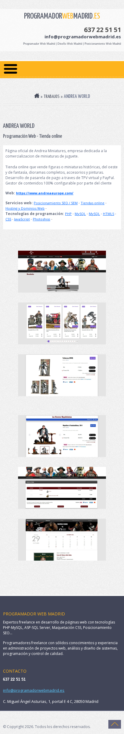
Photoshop (41, 219)
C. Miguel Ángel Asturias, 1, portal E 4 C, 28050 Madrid (50, 701)
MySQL (80, 213)
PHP (68, 213)
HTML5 (108, 213)
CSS (8, 219)
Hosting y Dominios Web (25, 208)
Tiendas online (92, 203)
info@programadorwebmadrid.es (83, 37)
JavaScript (22, 219)
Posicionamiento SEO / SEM (56, 203)
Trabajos (52, 96)
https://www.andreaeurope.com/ (44, 193)
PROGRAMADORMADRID (62, 16)
